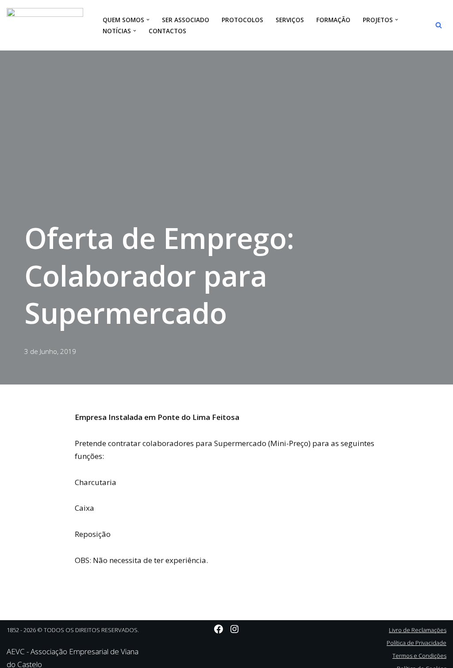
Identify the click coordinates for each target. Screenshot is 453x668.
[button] (148, 19)
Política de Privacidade (416, 643)
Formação (333, 20)
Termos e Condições (419, 656)
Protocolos (242, 20)
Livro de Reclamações (417, 630)
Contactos (167, 31)
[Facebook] (218, 629)
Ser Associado (185, 20)
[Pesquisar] (438, 25)
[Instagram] (234, 629)
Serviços (290, 20)
